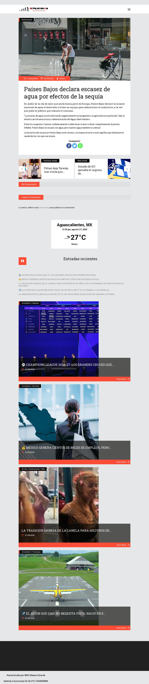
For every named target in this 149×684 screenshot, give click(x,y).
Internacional (27, 19)
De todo (24, 469)
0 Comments (32, 78)
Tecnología (36, 552)
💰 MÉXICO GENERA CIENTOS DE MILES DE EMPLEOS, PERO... (66, 448)
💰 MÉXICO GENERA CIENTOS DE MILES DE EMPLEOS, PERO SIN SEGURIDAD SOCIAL (59, 279)
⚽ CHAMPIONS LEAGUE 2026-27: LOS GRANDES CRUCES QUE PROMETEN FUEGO (57, 275)
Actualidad (26, 303)
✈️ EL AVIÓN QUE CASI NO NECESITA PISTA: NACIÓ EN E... (64, 613)
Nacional (35, 386)
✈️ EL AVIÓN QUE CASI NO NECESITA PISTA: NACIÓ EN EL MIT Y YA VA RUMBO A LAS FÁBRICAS (64, 290)
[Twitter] (74, 145)
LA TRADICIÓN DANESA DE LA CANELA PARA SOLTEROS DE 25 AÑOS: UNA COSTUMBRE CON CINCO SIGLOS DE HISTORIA (71, 284)
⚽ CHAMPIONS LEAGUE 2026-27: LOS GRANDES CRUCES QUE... (68, 365)
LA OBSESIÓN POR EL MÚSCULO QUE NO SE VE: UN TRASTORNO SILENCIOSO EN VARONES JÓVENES (67, 294)
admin (62, 78)
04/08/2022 (48, 78)
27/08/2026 (29, 369)
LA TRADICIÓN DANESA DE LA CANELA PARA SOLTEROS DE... (67, 530)
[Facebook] (68, 145)
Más (43, 469)
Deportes (35, 303)
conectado (44, 207)
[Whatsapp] (80, 145)
